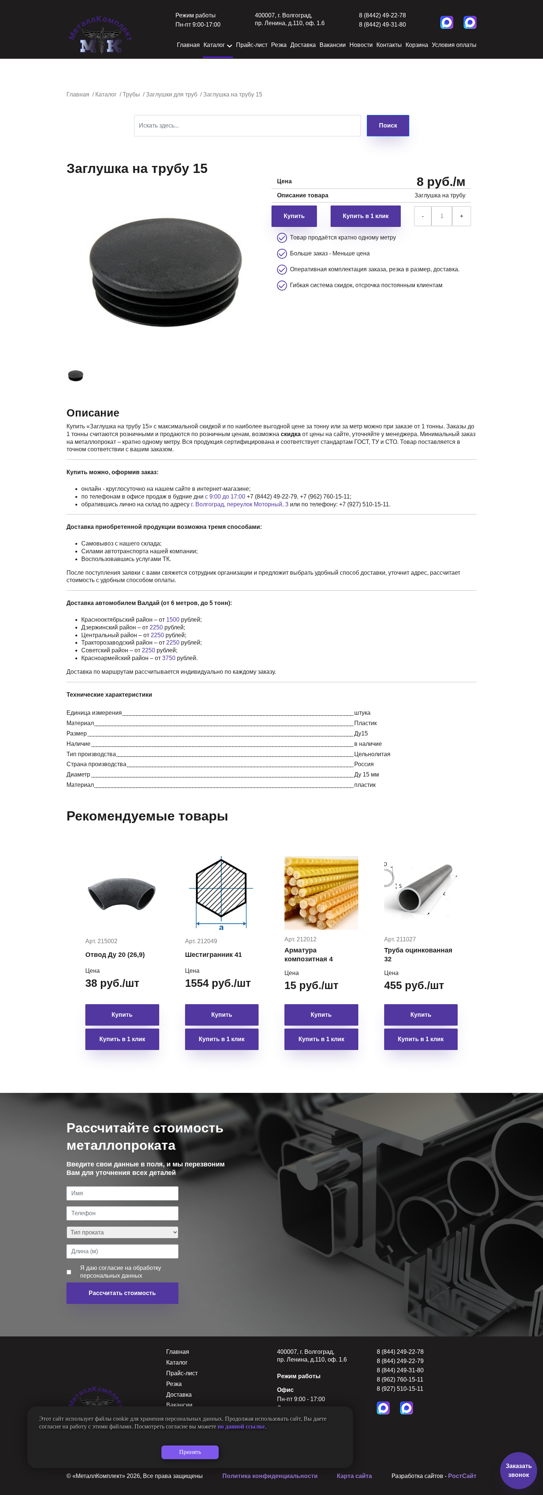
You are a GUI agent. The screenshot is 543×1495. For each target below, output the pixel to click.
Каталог (214, 45)
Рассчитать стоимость (122, 1293)
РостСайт (462, 1476)
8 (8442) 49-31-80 (382, 24)
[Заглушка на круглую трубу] (77, 375)
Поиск (388, 125)
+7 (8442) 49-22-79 (272, 496)
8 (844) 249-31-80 (400, 1370)
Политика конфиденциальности (270, 1476)
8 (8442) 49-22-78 (382, 15)
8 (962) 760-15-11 (400, 1379)
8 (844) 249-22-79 (400, 1361)
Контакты (389, 45)
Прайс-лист (251, 45)
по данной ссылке (241, 1426)
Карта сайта (354, 1476)
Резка (279, 45)
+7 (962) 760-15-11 (325, 496)
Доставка (303, 45)
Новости (361, 45)
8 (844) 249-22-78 (400, 1352)
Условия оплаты (454, 45)
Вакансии (333, 45)
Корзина (417, 45)
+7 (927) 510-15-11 (364, 504)
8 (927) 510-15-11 (400, 1389)
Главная (188, 45)
